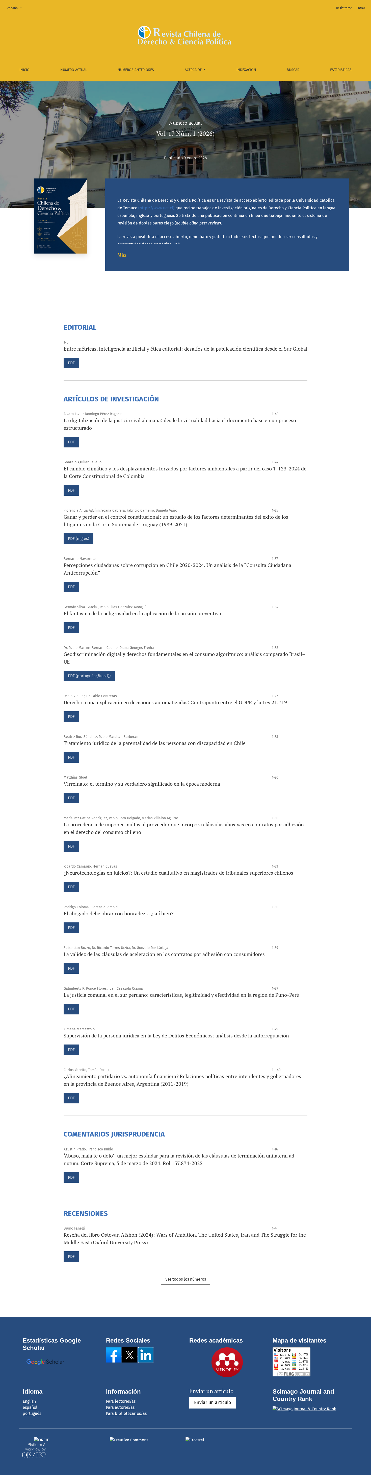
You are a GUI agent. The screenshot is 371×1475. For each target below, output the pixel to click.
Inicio (24, 70)
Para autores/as (120, 1407)
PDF (71, 362)
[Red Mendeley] (227, 1361)
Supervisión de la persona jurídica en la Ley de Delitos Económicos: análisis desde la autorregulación (176, 1035)
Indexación (246, 70)
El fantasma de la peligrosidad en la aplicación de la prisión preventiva (142, 613)
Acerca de (194, 70)
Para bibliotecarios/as (126, 1413)
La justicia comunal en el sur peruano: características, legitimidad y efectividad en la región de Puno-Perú (181, 994)
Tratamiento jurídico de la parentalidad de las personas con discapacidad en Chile (155, 743)
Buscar (293, 70)
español (16, 8)
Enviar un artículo (212, 1402)
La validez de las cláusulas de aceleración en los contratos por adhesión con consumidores (164, 954)
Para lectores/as (121, 1401)
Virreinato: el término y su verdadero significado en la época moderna (142, 783)
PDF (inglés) (78, 538)
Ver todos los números (185, 1279)
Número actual (73, 70)
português (32, 1413)
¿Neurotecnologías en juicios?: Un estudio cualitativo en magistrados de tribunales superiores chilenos (178, 872)
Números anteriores (136, 70)
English (29, 1401)
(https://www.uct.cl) (156, 208)
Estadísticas (341, 70)
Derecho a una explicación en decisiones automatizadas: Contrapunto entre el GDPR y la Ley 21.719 (175, 702)
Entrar (361, 8)
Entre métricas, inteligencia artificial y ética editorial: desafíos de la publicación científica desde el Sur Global (185, 348)
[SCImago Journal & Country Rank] (304, 1408)
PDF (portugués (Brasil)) (89, 675)
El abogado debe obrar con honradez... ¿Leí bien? (118, 913)
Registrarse (344, 8)
